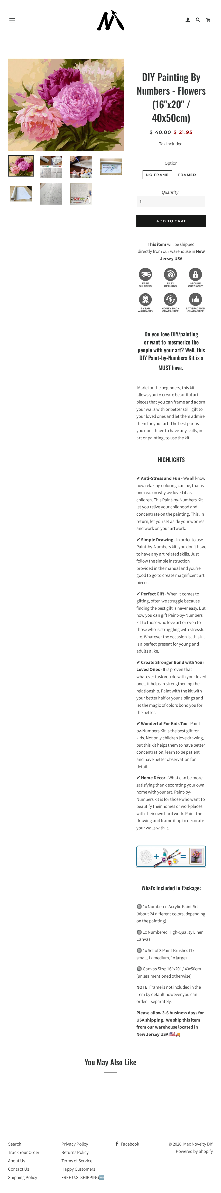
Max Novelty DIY (198, 1144)
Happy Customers (78, 1169)
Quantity (169, 192)
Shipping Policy (22, 1177)
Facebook (129, 1144)
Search (14, 1144)
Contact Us (18, 1169)
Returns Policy (75, 1152)
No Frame (157, 175)
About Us (16, 1161)
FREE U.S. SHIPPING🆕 (83, 1177)
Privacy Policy (74, 1144)
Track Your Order (23, 1152)
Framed (187, 175)
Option (171, 163)
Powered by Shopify (194, 1151)
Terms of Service (76, 1161)
